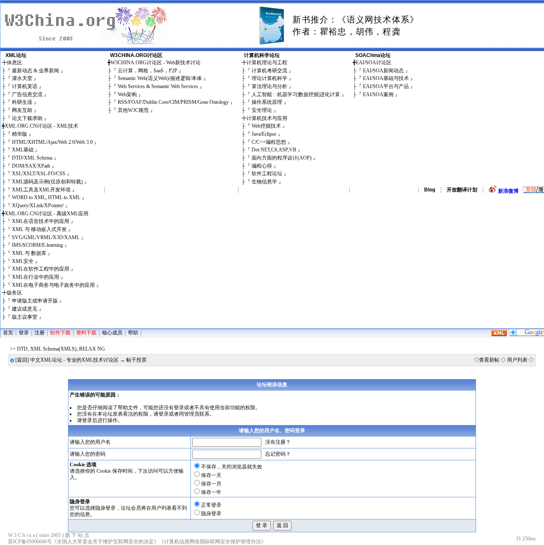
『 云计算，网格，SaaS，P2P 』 (147, 71)
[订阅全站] (499, 334)
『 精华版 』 (20, 134)
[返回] (22, 360)
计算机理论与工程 (266, 63)
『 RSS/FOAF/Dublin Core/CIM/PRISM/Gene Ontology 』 (173, 102)
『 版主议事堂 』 (25, 317)
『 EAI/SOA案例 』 (378, 94)
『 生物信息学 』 (264, 182)
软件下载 (60, 333)
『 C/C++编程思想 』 (268, 142)
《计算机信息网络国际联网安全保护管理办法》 (212, 542)
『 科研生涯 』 (22, 102)
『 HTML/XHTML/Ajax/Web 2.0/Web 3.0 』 (52, 142)
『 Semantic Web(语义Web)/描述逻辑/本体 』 (159, 78)
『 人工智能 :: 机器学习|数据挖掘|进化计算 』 (295, 94)
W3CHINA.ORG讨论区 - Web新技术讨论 (155, 63)
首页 (8, 333)
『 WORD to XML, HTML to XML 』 (46, 197)
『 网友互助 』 (22, 110)
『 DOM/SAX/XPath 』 (31, 166)
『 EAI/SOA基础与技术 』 (386, 78)
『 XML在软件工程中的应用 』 (41, 269)
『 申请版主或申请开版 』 (35, 301)
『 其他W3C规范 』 (133, 110)
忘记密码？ (278, 454)
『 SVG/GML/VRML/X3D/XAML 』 (46, 237)
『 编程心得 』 (261, 166)
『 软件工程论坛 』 (267, 174)
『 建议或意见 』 (25, 309)
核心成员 (112, 333)
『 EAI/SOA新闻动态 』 (383, 71)
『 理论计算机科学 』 (269, 78)
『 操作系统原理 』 (267, 102)
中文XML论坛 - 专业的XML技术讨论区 (74, 360)
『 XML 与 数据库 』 (29, 253)
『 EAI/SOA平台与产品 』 (386, 86)
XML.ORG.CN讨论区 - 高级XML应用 (46, 214)
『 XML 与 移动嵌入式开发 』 (39, 229)
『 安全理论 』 (261, 110)
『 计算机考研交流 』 (269, 71)
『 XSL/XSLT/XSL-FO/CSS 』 (39, 174)
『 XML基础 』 (23, 150)
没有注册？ (278, 442)
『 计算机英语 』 (25, 86)
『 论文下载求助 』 (27, 118)
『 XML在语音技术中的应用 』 (41, 221)
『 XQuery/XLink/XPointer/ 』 (38, 205)
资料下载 (86, 333)
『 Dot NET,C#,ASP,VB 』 (274, 150)
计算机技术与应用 (266, 118)
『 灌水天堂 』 (22, 78)
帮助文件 (128, 408)
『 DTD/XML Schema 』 (32, 158)
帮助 (133, 333)
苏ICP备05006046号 (30, 542)
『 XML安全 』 (23, 261)
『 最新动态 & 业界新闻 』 (35, 71)
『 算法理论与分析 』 (269, 86)
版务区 (14, 293)
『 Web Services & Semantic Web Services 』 (157, 86)
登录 (24, 333)
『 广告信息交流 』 (27, 94)
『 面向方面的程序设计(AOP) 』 (281, 158)
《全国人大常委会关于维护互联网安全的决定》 (105, 542)
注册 (39, 333)
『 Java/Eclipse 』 (264, 134)
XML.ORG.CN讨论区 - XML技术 (41, 126)
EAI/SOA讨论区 (373, 63)
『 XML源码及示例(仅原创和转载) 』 (47, 182)
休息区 (14, 63)
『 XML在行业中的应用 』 (35, 277)
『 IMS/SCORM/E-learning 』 (37, 245)
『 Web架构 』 (127, 94)
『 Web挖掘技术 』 (266, 126)
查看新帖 (489, 360)
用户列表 (517, 360)
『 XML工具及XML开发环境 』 (41, 190)
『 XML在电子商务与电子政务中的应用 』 (53, 285)
